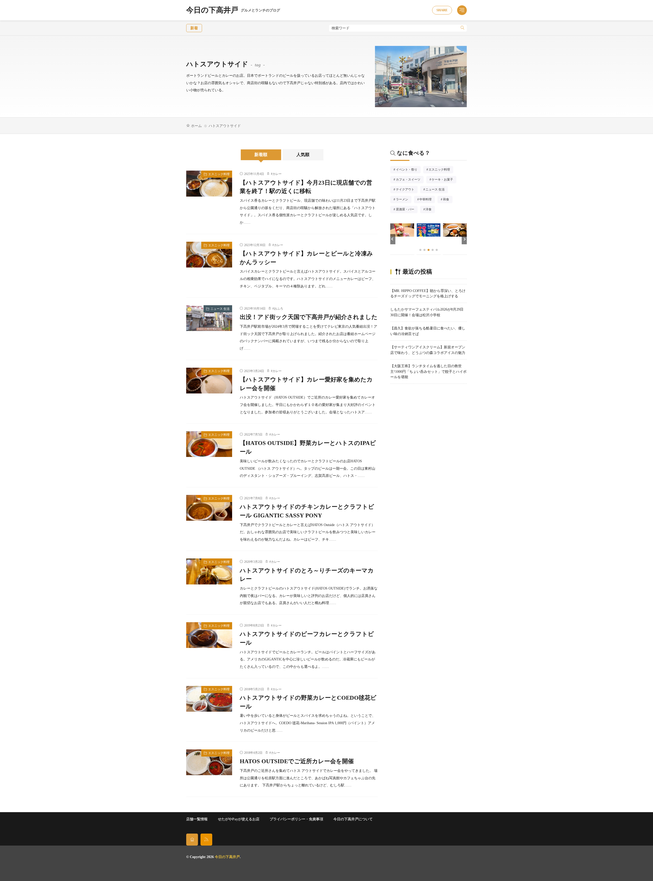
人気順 (302, 154)
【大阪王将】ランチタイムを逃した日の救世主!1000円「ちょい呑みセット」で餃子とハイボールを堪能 (428, 371)
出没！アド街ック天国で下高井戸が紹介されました (309, 317)
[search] (462, 28)
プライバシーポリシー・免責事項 (296, 819)
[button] (392, 239)
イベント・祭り (408, 170)
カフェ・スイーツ (409, 180)
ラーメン (403, 200)
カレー (277, 174)
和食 (448, 200)
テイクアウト (406, 190)
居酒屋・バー (406, 210)
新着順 (260, 154)
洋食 (430, 210)
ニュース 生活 (220, 309)
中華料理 (427, 200)
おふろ (278, 308)
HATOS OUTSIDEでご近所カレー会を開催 (297, 761)
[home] (192, 840)
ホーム (196, 126)
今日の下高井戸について (353, 819)
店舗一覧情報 (197, 819)
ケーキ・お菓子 (444, 180)
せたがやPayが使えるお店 (238, 819)
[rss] (206, 840)
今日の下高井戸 (233, 10)
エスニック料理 (219, 174)
